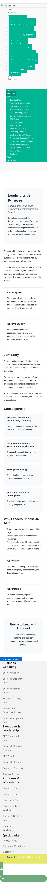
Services (10, 97)
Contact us (12, 79)
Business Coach (16, 100)
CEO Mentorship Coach (19, 113)
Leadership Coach (17, 132)
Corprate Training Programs (20, 116)
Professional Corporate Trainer (21, 138)
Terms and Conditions (14, 846)
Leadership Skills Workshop (20, 135)
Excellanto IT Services (28, 857)
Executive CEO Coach (18, 129)
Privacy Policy (10, 841)
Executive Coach (16, 125)
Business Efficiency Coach (20, 103)
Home (10, 9)
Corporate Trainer (16, 122)
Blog (10, 76)
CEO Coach (14, 119)
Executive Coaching (13, 768)
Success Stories (11, 774)
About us (12, 12)
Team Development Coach (20, 148)
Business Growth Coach (19, 106)
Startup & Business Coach (19, 144)
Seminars (15, 73)
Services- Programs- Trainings (21, 141)
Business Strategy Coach (19, 109)
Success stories (16, 151)
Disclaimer (8, 852)
